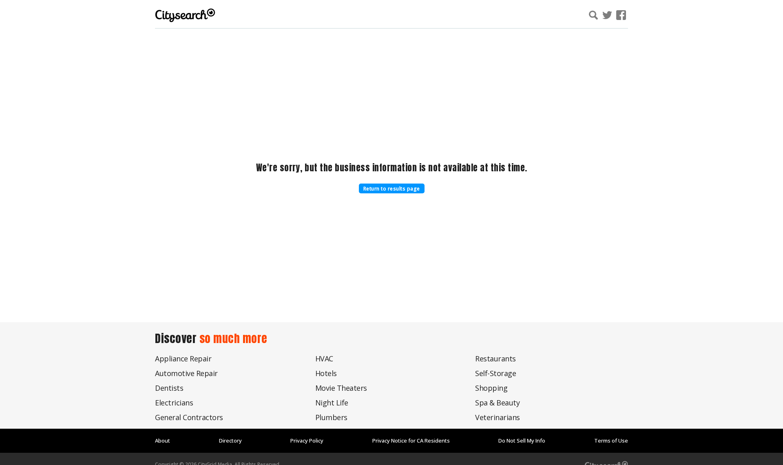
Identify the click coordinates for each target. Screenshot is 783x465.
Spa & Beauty (497, 402)
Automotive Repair (186, 373)
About (162, 440)
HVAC (324, 358)
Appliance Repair (183, 358)
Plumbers (331, 417)
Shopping (491, 388)
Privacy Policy (306, 440)
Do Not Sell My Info (521, 440)
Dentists (169, 388)
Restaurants (495, 358)
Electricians (174, 402)
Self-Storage (495, 373)
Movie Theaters (341, 388)
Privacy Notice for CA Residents (411, 440)
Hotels (326, 373)
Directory (230, 440)
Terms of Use (611, 440)
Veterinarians (497, 417)
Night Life (331, 402)
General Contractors (189, 417)
